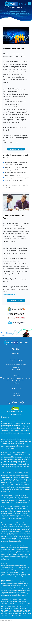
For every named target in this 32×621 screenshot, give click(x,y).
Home (19, 414)
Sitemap (13, 414)
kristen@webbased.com (10, 294)
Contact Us (16, 393)
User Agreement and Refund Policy (16, 365)
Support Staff (16, 353)
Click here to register (16, 149)
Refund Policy (16, 395)
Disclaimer (16, 367)
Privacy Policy (16, 369)
